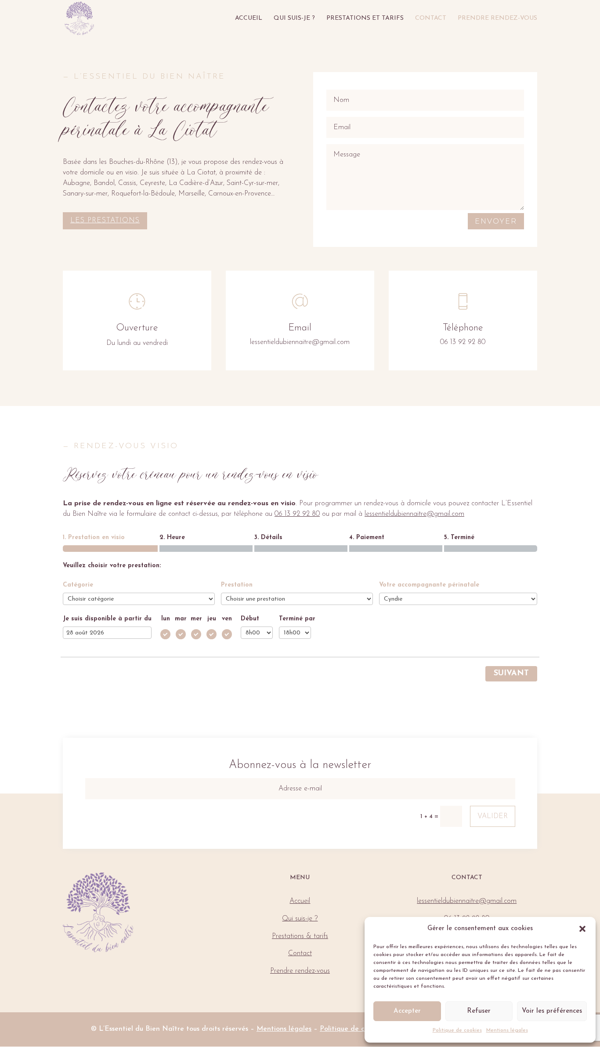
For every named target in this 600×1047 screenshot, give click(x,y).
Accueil (248, 18)
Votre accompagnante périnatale (429, 585)
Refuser (479, 1011)
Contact (430, 18)
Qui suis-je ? (294, 18)
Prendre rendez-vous (497, 18)
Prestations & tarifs (300, 936)
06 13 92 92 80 (297, 514)
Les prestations (105, 220)
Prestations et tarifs (365, 18)
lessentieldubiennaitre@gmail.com (414, 514)
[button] (582, 928)
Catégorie (78, 585)
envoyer (496, 221)
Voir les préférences (552, 1011)
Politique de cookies (457, 1030)
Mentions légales (507, 1030)
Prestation (237, 585)
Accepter (407, 1011)
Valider (492, 816)
